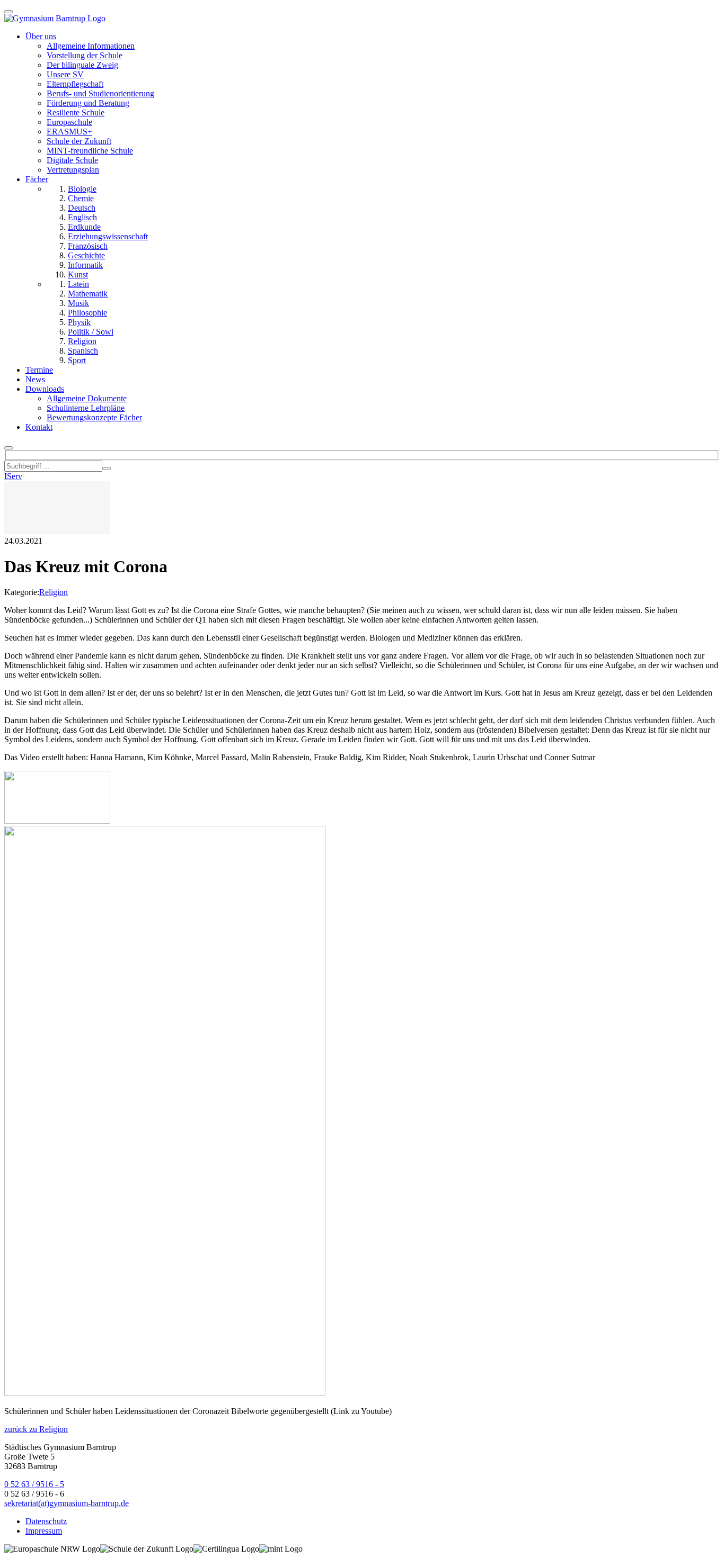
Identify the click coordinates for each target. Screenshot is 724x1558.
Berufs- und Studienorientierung (100, 93)
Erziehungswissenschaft (108, 236)
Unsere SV (65, 74)
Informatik (85, 264)
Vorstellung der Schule (84, 55)
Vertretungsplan (73, 169)
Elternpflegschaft (75, 83)
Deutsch (81, 207)
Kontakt (38, 426)
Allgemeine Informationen (91, 45)
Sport (77, 360)
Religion (82, 341)
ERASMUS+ (69, 131)
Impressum (43, 1530)
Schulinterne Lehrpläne (86, 407)
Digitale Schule (72, 160)
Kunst (78, 274)
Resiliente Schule (75, 112)
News (35, 379)
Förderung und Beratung (88, 102)
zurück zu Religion (36, 1429)
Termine (39, 369)
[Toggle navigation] (8, 11)
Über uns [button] (40, 36)
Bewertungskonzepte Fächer (94, 417)
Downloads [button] (44, 388)
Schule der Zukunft (79, 141)
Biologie (82, 188)
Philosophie (87, 312)
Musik (78, 303)
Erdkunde (84, 226)
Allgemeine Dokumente (87, 398)
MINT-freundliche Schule (90, 150)
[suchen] (106, 468)
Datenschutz (46, 1521)
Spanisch (83, 350)
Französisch (88, 245)
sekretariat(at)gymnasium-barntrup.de (66, 1503)
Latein (78, 284)
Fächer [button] (36, 179)
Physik (79, 322)
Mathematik (88, 293)
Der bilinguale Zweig (82, 64)
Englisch (82, 217)
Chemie (81, 198)
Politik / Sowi (90, 331)
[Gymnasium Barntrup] (54, 18)
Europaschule (69, 122)
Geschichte (86, 255)
